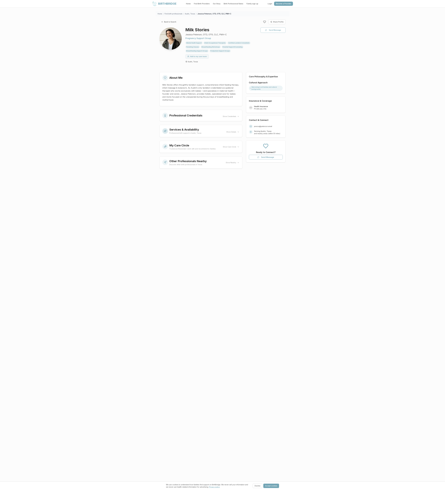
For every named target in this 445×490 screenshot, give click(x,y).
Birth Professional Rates (233, 4)
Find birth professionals (173, 14)
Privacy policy (214, 487)
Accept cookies (271, 486)
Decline (257, 486)
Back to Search (170, 22)
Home (188, 4)
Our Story (216, 4)
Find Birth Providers (202, 4)
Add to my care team (198, 56)
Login (270, 4)
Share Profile (278, 22)
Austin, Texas (190, 14)
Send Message (275, 30)
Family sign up (252, 4)
